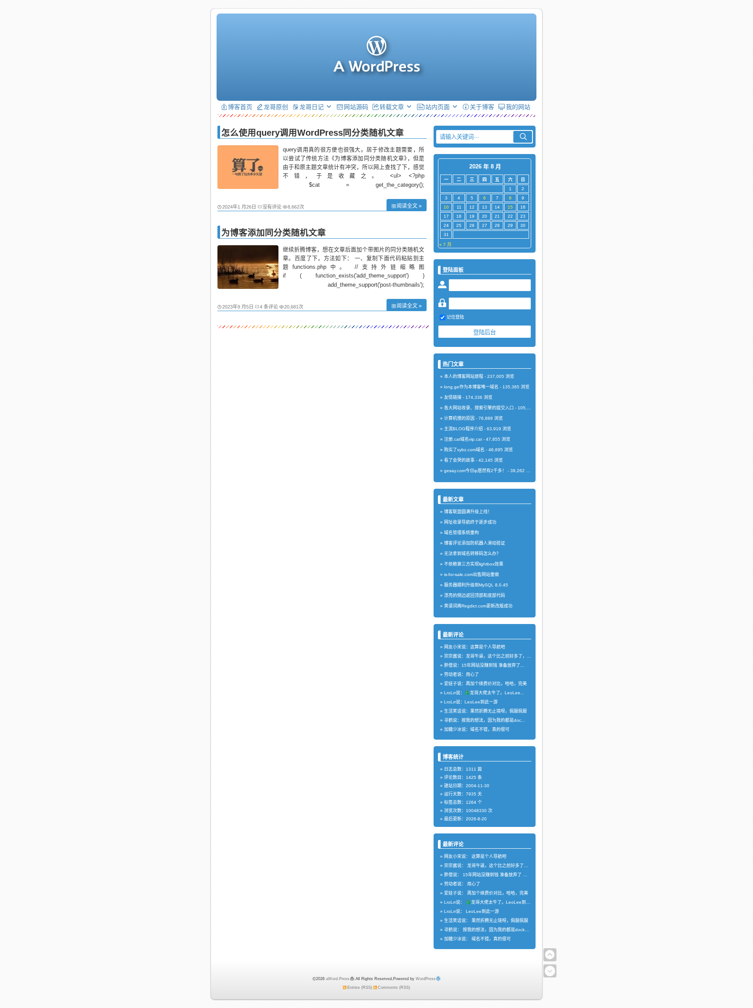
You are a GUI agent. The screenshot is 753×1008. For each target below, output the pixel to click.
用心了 (473, 883)
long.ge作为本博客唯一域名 (471, 386)
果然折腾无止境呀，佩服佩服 (499, 920)
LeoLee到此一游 (482, 911)
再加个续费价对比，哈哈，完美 (497, 893)
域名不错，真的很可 (491, 938)
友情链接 (452, 397)
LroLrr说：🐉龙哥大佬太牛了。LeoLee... (484, 692)
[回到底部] (549, 970)
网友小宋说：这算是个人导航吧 (474, 647)
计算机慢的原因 (459, 418)
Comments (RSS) (394, 987)
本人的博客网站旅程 (463, 376)
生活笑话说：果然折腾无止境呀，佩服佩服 (485, 711)
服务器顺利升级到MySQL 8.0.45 (476, 585)
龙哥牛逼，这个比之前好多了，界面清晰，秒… (513, 865)
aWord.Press (337, 979)
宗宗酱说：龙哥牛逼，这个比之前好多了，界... (489, 656)
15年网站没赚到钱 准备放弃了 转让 (497, 874)
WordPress (426, 979)
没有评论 (272, 206)
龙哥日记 (311, 107)
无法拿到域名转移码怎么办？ (472, 553)
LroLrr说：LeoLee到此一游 (471, 701)
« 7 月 (445, 244)
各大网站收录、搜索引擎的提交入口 (479, 407)
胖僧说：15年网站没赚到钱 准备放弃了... (484, 665)
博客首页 (240, 107)
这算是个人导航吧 (488, 856)
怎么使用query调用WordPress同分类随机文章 (312, 132)
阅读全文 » (409, 206)
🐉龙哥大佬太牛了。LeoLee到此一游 (502, 902)
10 (446, 207)
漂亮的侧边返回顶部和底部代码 (474, 595)
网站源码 (356, 107)
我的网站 (518, 107)
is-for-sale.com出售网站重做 (471, 574)
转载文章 (392, 107)
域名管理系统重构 (461, 532)
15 (510, 207)
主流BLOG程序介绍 (463, 428)
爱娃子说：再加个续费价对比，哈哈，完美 (485, 683)
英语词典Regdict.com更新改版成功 (478, 605)
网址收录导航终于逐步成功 (470, 522)
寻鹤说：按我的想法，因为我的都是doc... (484, 720)
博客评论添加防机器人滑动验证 (474, 543)
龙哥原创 (276, 107)
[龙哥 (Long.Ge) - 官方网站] (376, 67)
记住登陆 (455, 317)
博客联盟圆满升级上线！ (468, 511)
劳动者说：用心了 (461, 674)
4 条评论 (269, 306)
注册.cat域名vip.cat (463, 439)
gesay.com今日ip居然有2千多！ (475, 470)
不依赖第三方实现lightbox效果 (473, 564)
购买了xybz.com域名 (464, 449)
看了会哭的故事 (459, 460)
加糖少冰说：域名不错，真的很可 (476, 729)
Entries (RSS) (359, 987)
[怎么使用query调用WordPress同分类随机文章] (247, 186)
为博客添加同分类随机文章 (273, 232)
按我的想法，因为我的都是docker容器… (502, 929)
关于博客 (482, 107)
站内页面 (437, 107)
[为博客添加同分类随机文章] (247, 286)
